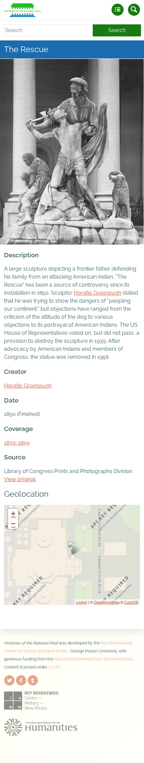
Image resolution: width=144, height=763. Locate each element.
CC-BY (54, 667)
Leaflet (81, 602)
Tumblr (32, 679)
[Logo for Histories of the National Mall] (22, 10)
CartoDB (131, 602)
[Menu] (118, 10)
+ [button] (13, 513)
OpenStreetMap (107, 602)
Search (117, 30)
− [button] (13, 523)
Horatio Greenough (97, 293)
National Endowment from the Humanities (93, 659)
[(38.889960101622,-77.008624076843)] (72, 548)
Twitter (9, 679)
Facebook (21, 679)
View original (19, 479)
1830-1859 (16, 443)
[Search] (134, 10)
